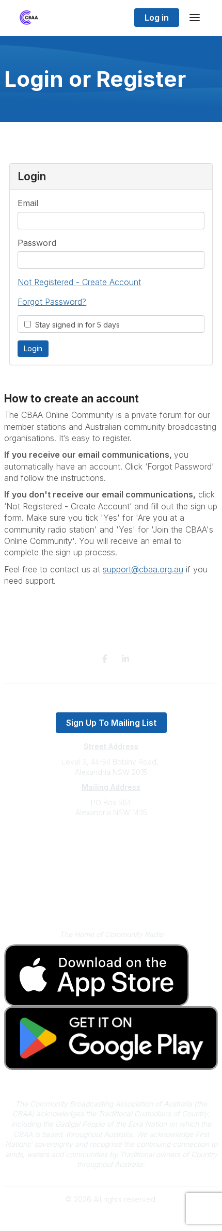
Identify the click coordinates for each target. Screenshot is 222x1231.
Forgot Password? (52, 302)
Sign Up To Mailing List (111, 723)
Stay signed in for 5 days (75, 324)
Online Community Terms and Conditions (111, 900)
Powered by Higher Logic (111, 1217)
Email (28, 203)
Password (37, 243)
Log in (157, 17)
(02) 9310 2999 (111, 843)
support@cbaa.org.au (111, 853)
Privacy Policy (111, 885)
